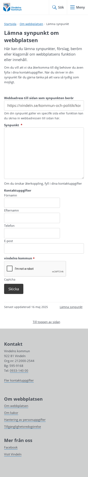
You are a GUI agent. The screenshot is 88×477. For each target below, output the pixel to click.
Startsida (10, 24)
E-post (8, 241)
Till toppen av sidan (46, 322)
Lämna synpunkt (71, 307)
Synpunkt (13, 125)
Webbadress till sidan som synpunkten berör (39, 98)
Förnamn (10, 195)
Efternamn (11, 210)
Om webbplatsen (31, 24)
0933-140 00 (19, 370)
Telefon (9, 226)
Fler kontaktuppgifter (19, 380)
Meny (80, 7)
